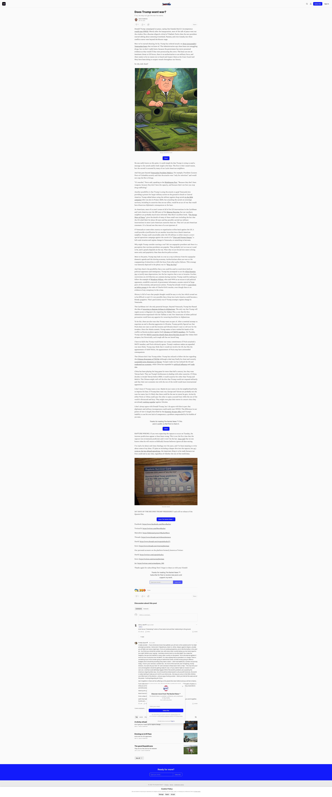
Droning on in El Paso (143, 734)
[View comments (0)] (151, 753)
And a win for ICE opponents (143, 736)
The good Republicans (144, 746)
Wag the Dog (171, 264)
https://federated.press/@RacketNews (156, 533)
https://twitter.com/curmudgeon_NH (150, 563)
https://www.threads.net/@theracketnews (156, 537)
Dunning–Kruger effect (173, 411)
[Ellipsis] (196, 624)
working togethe (149, 402)
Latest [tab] (141, 717)
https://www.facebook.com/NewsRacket (156, 524)
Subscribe (318, 4)
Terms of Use (174, 714)
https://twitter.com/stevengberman (151, 559)
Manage (161, 794)
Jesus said (181, 439)
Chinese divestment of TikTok (148, 359)
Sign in (326, 4)
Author (140, 626)
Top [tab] (137, 717)
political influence (180, 364)
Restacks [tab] (145, 609)
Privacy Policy (179, 716)
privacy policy (197, 791)
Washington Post (171, 182)
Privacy (167, 784)
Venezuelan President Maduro (162, 173)
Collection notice (179, 784)
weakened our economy (143, 364)
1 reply (142, 637)
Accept (173, 794)
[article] (166, 725)
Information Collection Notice (165, 716)
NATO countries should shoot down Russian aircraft (166, 334)
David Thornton (143, 18)
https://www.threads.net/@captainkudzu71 (155, 541)
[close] (182, 686)
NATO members (179, 332)
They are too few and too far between (146, 748)
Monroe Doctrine (173, 212)
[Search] (307, 4)
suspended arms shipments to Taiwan (148, 362)
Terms (171, 784)
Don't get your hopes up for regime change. (148, 724)
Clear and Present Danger (182, 237)
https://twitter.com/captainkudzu (152, 554)
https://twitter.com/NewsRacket (154, 528)
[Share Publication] (310, 4)
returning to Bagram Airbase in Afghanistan (159, 309)
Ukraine (167, 332)
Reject (167, 794)
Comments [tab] (139, 609)
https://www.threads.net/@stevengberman (154, 546)
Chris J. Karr (141, 625)
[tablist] (142, 608)
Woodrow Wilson (157, 279)
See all (138, 758)
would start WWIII (141, 31)
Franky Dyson (142, 642)
